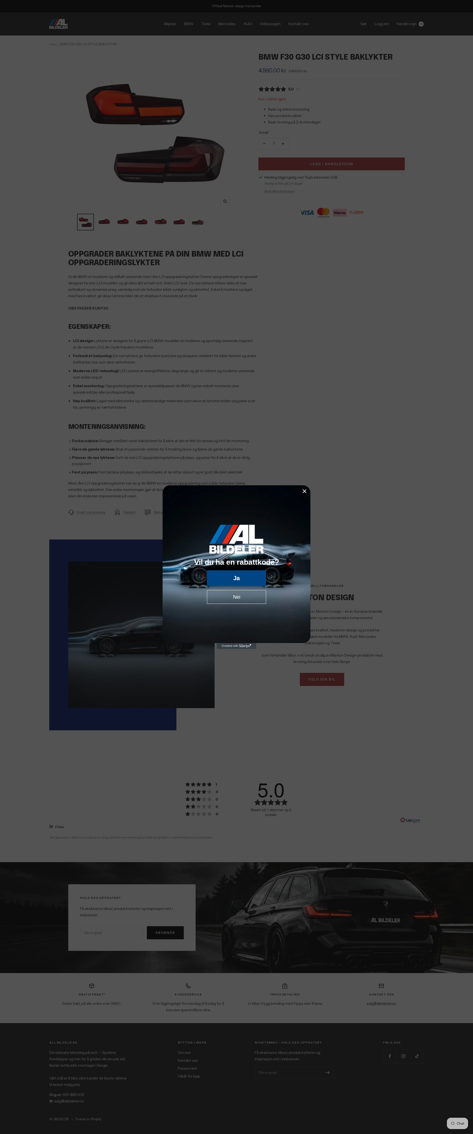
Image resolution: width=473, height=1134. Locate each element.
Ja (236, 578)
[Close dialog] (304, 491)
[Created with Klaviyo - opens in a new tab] (236, 646)
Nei (236, 597)
